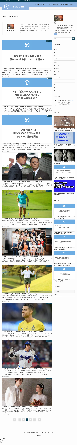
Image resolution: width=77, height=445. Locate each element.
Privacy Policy (35, 432)
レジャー (57, 90)
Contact (55, 34)
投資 (56, 62)
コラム (57, 65)
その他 (57, 68)
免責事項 (52, 432)
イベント (57, 84)
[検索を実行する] (73, 38)
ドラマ (57, 55)
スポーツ (57, 77)
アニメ (57, 87)
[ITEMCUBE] (15, 7)
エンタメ (57, 81)
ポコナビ (72, 100)
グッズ (57, 52)
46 (39, 419)
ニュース (57, 71)
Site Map (29, 432)
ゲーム (57, 58)
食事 (56, 74)
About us (47, 432)
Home (24, 432)
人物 (56, 49)
